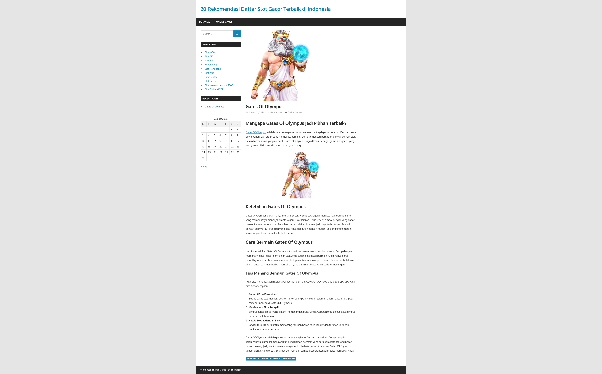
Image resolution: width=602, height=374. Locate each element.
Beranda (204, 21)
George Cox (276, 112)
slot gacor (289, 358)
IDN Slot (209, 60)
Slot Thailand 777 (214, 89)
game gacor (253, 358)
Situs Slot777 (212, 76)
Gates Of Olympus (256, 132)
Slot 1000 (210, 52)
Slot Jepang (211, 64)
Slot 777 (209, 56)
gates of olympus (271, 358)
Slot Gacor (210, 81)
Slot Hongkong (213, 68)
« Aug (204, 166)
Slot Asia (209, 72)
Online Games (224, 21)
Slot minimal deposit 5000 (219, 85)
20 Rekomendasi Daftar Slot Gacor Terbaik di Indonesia (266, 9)
